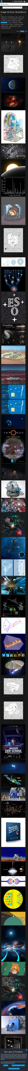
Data (26, 31)
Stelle (19, 26)
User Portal (20, 1)
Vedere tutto (4, 17)
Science (15, 1)
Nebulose (15, 22)
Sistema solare (4, 26)
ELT (8, 18)
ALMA (16, 17)
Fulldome (3, 20)
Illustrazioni (4, 22)
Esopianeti (20, 18)
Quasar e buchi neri (18, 24)
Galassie (9, 20)
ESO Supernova (13, 18)
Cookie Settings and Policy (14, 1068)
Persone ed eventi (5, 24)
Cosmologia (4, 18)
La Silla (10, 22)
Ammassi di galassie (16, 20)
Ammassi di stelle (13, 26)
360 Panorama (11, 17)
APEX (20, 17)
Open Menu (5, 4)
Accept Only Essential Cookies (18, 1065)
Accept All (6, 1065)
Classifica (22, 31)
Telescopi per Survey (6, 28)
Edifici (11, 24)
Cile (23, 17)
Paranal (20, 22)
